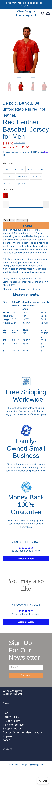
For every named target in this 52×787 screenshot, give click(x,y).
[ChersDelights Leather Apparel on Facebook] (4, 749)
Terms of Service (13, 724)
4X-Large (36, 176)
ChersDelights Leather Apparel (29, 765)
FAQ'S (6, 740)
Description (9, 220)
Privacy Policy (11, 720)
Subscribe (26, 675)
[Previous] (19, 77)
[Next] (33, 77)
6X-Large (22, 184)
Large (30, 169)
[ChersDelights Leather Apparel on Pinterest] (7, 749)
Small (7, 169)
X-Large (42, 169)
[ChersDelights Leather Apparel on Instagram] (11, 749)
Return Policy (11, 716)
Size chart (21, 220)
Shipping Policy (12, 728)
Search (7, 709)
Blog (5, 712)
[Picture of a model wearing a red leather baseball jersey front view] (26, 50)
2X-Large (9, 176)
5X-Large (9, 184)
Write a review (26, 558)
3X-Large (22, 176)
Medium (19, 169)
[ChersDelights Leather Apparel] (19, 694)
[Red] (6, 195)
